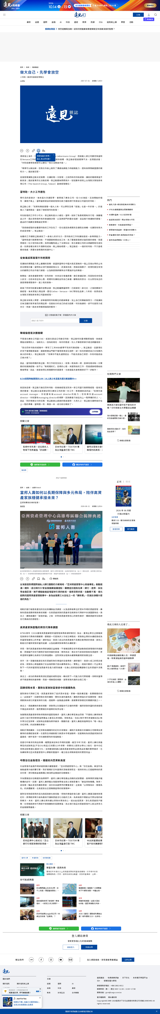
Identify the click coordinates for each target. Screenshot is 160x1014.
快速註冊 (89, 947)
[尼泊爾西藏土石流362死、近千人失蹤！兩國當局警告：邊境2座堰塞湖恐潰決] (27, 889)
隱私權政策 (112, 997)
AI (60, 22)
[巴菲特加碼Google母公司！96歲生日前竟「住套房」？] (27, 914)
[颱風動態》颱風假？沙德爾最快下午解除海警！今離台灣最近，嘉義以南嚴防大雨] (69, 889)
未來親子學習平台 (140, 977)
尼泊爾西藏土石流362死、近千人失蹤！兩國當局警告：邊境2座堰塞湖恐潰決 (47, 889)
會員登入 (70, 947)
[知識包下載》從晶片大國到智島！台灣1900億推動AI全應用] (8, 1002)
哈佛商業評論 (113, 977)
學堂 (123, 22)
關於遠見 (6, 983)
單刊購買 (131, 529)
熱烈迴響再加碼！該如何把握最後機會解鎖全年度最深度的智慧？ (86, 28)
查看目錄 (116, 529)
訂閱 (138, 14)
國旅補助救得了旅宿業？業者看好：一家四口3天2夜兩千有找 (47, 902)
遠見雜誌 (100, 977)
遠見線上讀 (112, 22)
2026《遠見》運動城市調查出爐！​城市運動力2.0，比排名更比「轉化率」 (90, 915)
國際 (45, 22)
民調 (93, 22)
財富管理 (35, 858)
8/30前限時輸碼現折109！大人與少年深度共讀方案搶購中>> (48, 378)
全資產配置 (47, 858)
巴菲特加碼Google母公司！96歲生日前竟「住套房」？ (48, 915)
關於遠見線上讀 (23, 983)
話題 (37, 22)
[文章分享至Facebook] (27, 150)
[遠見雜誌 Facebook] (41, 959)
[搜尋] (155, 14)
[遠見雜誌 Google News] (70, 959)
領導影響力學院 (110, 980)
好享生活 (61, 992)
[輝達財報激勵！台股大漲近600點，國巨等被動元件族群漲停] (69, 902)
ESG (101, 22)
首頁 (21, 67)
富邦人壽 (25, 858)
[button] (99, 434)
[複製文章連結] (33, 150)
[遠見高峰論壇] (11, 5)
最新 (29, 22)
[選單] (4, 14)
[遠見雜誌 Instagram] (51, 959)
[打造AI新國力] (123, 496)
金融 (54, 22)
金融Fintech (36, 487)
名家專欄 (115, 517)
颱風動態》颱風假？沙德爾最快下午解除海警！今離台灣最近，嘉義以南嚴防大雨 (90, 889)
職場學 (24, 470)
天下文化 (126, 977)
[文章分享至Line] (21, 150)
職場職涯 (35, 67)
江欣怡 (22, 81)
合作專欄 (75, 992)
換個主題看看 (125, 440)
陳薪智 (22, 506)
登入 (38, 158)
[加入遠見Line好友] (31, 959)
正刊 (119, 481)
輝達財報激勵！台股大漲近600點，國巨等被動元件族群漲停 (90, 902)
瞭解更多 (150, 5)
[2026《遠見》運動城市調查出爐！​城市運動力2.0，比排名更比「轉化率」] (69, 914)
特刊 (128, 481)
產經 (76, 22)
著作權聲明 (101, 997)
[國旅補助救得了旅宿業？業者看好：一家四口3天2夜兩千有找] (27, 902)
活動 (131, 22)
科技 (68, 22)
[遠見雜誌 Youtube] (60, 959)
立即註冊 (128, 959)
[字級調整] (43, 150)
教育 (84, 22)
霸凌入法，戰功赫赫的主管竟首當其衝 (123, 522)
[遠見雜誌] (80, 14)
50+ (98, 980)
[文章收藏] (38, 150)
